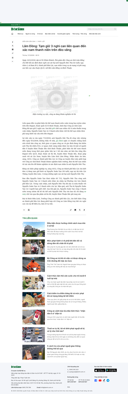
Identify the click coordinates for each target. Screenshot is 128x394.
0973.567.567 (71, 382)
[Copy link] (12, 53)
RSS (68, 387)
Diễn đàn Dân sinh (95, 34)
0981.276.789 (26, 387)
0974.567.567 (82, 382)
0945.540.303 (73, 369)
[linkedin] (12, 49)
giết (53, 128)
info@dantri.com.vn (47, 387)
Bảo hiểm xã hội (50, 34)
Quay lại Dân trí (15, 24)
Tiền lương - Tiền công (79, 34)
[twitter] (12, 45)
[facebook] (12, 42)
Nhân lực (20, 34)
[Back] (12, 61)
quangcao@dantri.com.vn (77, 372)
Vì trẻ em (40, 34)
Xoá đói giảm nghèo (63, 34)
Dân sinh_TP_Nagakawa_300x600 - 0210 (102, 43)
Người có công (30, 34)
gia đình (59, 141)
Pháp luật (41, 41)
